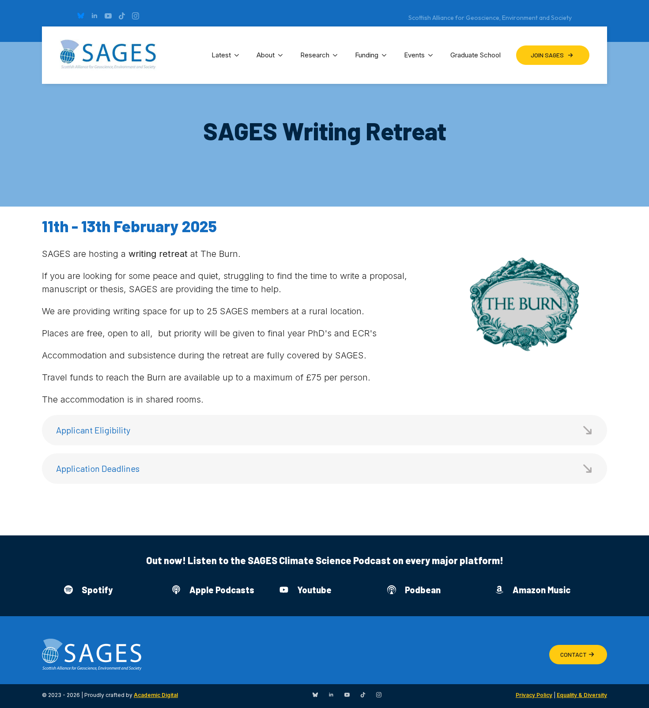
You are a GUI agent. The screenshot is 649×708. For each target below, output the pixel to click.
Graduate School (475, 55)
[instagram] (135, 15)
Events (414, 55)
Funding (366, 55)
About (266, 55)
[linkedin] (94, 15)
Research (314, 55)
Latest (221, 55)
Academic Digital (156, 695)
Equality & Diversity (582, 695)
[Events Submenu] (433, 55)
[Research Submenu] (337, 55)
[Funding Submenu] (386, 55)
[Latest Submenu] (239, 55)
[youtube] (108, 15)
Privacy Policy (534, 695)
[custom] (80, 15)
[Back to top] (631, 690)
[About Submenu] (283, 55)
